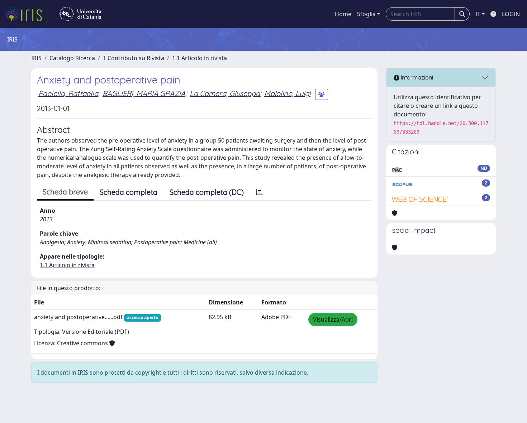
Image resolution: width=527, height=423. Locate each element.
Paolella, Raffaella (68, 93)
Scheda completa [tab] (128, 192)
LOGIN (511, 14)
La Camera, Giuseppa (225, 93)
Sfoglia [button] (366, 14)
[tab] (259, 192)
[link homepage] (26, 14)
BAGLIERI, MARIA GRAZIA (144, 93)
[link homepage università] (80, 14)
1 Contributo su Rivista (133, 58)
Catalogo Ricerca (72, 58)
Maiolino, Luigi (287, 93)
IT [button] (477, 14)
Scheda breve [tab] (65, 191)
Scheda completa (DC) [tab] (207, 192)
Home (343, 14)
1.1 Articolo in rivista (199, 58)
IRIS (36, 58)
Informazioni (416, 77)
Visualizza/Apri (333, 319)
